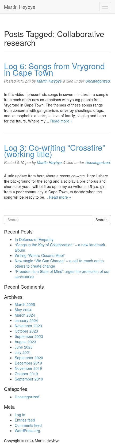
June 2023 (24, 347)
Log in (20, 414)
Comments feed (28, 425)
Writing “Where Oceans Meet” (40, 255)
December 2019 (28, 363)
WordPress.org (27, 430)
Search (101, 219)
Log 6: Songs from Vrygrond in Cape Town (54, 69)
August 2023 (25, 341)
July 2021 (23, 352)
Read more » (61, 121)
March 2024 (25, 315)
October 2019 (26, 373)
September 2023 (29, 336)
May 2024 (23, 309)
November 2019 (28, 368)
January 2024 (26, 320)
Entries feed (25, 420)
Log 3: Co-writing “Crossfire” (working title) (54, 150)
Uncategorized (97, 81)
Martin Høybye (19, 6)
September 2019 (29, 379)
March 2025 (25, 304)
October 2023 (26, 331)
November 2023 (28, 325)
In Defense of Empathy (34, 239)
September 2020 (29, 357)
